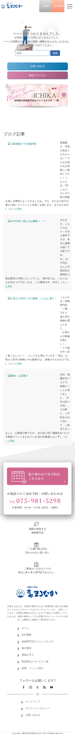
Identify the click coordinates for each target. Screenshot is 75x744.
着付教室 (26, 648)
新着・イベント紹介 (33, 668)
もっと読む (16, 208)
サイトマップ (32, 701)
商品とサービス (37, 75)
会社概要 (26, 634)
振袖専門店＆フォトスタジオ (37, 641)
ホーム (25, 628)
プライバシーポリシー (37, 708)
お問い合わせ (37, 66)
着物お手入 (28, 654)
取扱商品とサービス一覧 (35, 661)
